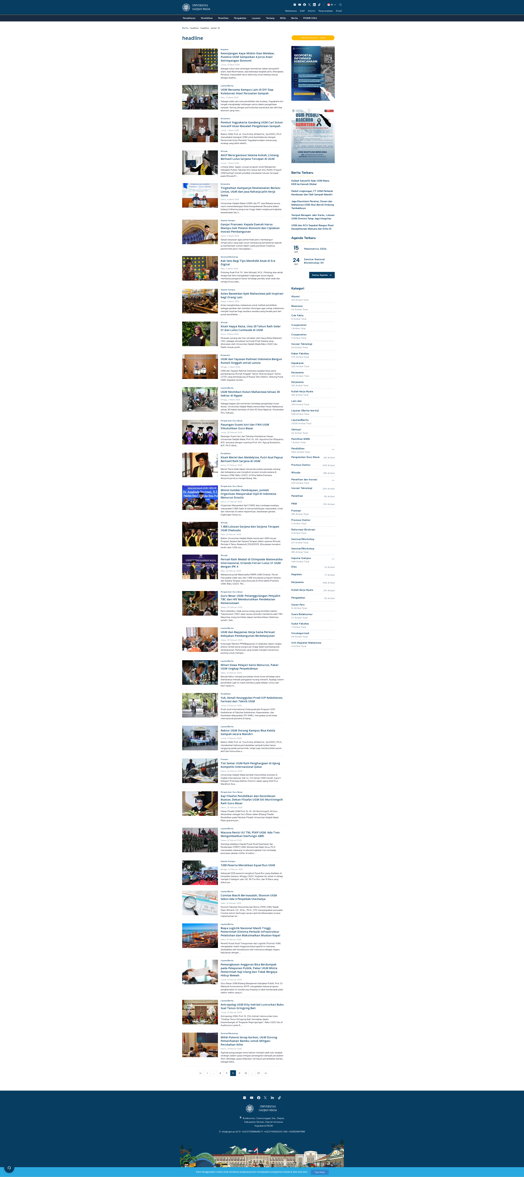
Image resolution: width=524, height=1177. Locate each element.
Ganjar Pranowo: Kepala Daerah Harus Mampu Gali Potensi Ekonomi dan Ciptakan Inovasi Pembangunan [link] (250, 227)
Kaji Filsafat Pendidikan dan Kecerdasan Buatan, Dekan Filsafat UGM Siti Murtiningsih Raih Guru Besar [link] (252, 799)
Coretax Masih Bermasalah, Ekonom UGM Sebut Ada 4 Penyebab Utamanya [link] (249, 897)
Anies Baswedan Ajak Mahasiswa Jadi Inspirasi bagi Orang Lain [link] (252, 295)
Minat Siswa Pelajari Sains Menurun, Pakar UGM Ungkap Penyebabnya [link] (250, 666)
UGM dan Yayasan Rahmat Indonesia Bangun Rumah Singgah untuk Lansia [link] (251, 361)
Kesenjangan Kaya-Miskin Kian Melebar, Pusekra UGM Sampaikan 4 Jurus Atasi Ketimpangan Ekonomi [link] (248, 56)
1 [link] (207, 1073)
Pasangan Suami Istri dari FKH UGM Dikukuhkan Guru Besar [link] (245, 426)
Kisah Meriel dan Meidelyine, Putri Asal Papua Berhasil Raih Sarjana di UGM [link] (252, 459)
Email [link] (339, 11)
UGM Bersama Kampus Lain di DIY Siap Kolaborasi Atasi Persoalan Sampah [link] (247, 91)
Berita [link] (185, 28)
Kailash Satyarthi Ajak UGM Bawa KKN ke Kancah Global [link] (310, 182)
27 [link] (258, 1073)
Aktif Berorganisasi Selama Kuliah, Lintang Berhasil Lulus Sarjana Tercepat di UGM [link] (250, 157)
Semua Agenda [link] (320, 275)
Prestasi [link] (224, 759)
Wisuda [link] (224, 151)
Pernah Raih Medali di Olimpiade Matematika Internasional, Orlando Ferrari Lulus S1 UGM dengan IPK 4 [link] (252, 562)
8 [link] (220, 1073)
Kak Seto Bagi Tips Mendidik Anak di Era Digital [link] (248, 262)
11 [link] (239, 1073)
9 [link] (226, 1073)
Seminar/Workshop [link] (229, 257)
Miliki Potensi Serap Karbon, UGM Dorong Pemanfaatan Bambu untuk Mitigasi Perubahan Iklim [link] (249, 1040)
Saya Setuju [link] (320, 1172)
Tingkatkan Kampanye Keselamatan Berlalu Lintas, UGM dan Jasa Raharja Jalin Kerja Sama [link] (250, 191)
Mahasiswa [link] (291, 11)
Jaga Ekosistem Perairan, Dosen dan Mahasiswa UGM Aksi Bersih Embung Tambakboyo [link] (312, 205)
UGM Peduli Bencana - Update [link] (313, 38)
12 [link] (246, 1073)
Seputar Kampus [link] (228, 220)
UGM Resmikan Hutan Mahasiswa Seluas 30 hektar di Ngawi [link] (250, 393)
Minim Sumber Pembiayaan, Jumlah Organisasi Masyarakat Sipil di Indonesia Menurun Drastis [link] (248, 493)
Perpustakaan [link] (326, 11)
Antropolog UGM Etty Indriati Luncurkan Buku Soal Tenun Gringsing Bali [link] (252, 1006)
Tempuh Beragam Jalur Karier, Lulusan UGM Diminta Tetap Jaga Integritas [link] (312, 217)
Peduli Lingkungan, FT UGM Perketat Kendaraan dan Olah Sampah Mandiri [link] (312, 193)
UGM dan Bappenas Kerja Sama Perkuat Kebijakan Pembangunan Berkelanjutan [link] (248, 634)
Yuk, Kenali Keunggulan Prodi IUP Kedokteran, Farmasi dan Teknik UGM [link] (252, 699)
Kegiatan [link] (224, 49)
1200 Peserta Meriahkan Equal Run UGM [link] (248, 865)
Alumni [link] (311, 11)
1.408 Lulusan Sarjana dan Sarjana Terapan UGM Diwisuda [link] (250, 528)
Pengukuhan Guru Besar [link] (231, 421)
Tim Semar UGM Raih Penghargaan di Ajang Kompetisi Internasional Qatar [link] (250, 765)
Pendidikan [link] (226, 453)
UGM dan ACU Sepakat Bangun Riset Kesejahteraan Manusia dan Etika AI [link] (312, 227)
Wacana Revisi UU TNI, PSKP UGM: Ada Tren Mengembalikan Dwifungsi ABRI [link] (250, 834)
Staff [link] (302, 11)
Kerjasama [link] (225, 118)
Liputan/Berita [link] (227, 86)
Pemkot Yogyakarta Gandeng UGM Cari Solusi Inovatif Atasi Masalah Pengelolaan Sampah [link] (252, 124)
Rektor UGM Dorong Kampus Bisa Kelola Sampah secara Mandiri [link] (248, 732)
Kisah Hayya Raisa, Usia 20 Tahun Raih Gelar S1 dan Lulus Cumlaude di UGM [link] (251, 328)
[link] (198, 7)
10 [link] (233, 1073)
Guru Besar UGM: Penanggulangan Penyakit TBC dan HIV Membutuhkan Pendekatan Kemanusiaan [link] (250, 599)
